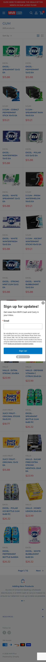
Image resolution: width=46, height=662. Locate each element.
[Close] (43, 302)
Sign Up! (23, 350)
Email (6, 321)
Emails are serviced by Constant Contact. (20, 344)
